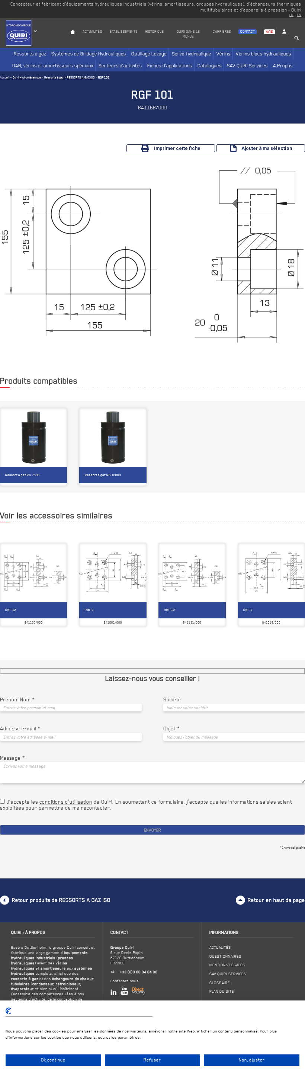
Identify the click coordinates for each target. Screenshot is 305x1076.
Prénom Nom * (17, 699)
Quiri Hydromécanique (27, 77)
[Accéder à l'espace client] (284, 38)
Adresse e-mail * (20, 728)
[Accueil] (72, 38)
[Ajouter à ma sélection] (59, 550)
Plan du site (221, 991)
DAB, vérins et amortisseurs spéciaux (52, 65)
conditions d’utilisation (65, 802)
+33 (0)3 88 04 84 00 (138, 972)
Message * (12, 758)
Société (172, 699)
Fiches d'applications (169, 65)
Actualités (92, 31)
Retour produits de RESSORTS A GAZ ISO (61, 900)
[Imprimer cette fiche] (48, 550)
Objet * (171, 728)
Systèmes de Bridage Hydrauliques (88, 54)
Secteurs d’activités (120, 65)
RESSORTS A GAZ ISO (81, 77)
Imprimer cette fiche (177, 148)
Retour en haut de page (276, 900)
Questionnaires (225, 956)
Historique (154, 31)
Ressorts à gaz (30, 54)
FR (291, 15)
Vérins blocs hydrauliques (263, 54)
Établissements (124, 31)
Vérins (223, 54)
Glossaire (219, 982)
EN (299, 15)
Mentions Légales (227, 965)
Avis (269, 31)
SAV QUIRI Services (247, 65)
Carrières (222, 31)
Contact (247, 31)
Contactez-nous (124, 981)
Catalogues (210, 65)
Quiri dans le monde (188, 33)
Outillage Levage (149, 54)
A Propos (283, 65)
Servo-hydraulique (191, 54)
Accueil (4, 77)
